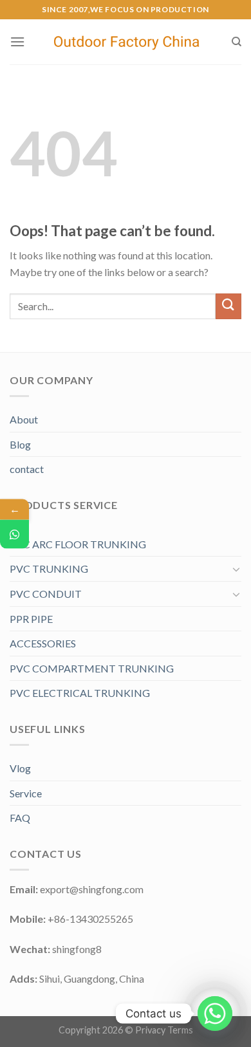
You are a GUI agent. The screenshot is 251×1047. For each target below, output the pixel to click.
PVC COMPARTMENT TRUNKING (92, 668)
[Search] (236, 42)
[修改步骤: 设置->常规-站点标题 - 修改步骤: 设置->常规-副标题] (128, 41)
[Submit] (228, 306)
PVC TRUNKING (49, 568)
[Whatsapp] (215, 1013)
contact (27, 469)
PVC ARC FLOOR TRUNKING (78, 544)
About (24, 419)
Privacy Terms (164, 1029)
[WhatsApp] (14, 533)
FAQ (20, 817)
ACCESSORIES (43, 643)
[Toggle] (236, 569)
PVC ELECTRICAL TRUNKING (80, 693)
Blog (20, 444)
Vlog (20, 768)
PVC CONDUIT (46, 594)
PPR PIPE (31, 619)
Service (26, 793)
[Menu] (17, 41)
